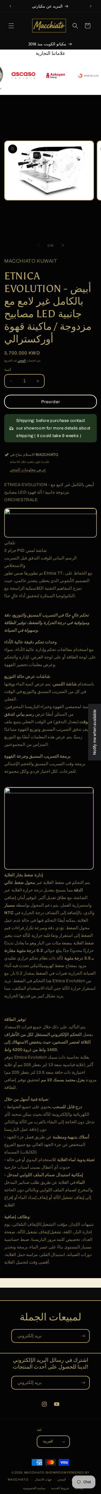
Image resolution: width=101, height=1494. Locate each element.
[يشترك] (83, 1336)
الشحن (22, 360)
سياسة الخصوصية (34, 1488)
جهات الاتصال (43, 1479)
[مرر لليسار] (38, 245)
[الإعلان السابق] (10, 6)
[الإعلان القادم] (90, 6)
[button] (11, 26)
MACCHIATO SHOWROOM (45, 1472)
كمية (7, 370)
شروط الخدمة (60, 1488)
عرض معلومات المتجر (28, 470)
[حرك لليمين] (63, 245)
